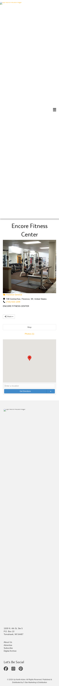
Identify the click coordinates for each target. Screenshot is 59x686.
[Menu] (54, 110)
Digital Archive (10, 651)
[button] (29, 358)
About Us (8, 642)
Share (9, 317)
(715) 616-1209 (13, 302)
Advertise (8, 645)
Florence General (13, 294)
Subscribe (8, 648)
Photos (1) (29, 334)
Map (29, 327)
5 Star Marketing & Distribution (35, 682)
